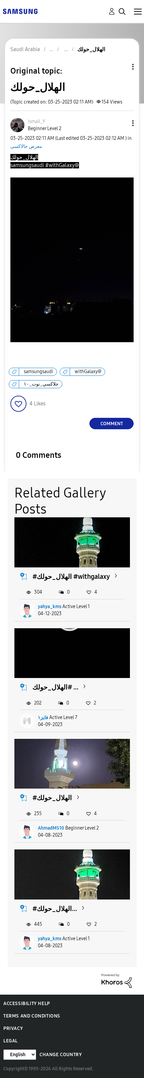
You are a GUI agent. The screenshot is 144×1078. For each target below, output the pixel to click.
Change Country (61, 1054)
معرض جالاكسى (26, 146)
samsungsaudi (38, 371)
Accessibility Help (26, 1003)
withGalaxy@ (88, 371)
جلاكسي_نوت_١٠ (41, 384)
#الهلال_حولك (52, 798)
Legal (10, 1041)
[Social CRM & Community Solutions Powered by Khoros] (116, 980)
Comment (111, 424)
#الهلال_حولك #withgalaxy (71, 576)
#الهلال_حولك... (54, 909)
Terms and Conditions (31, 1016)
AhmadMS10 (51, 828)
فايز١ (43, 717)
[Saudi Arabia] (20, 11)
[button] (122, 123)
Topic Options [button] (122, 67)
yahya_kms (49, 606)
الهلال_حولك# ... (55, 687)
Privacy (13, 1028)
